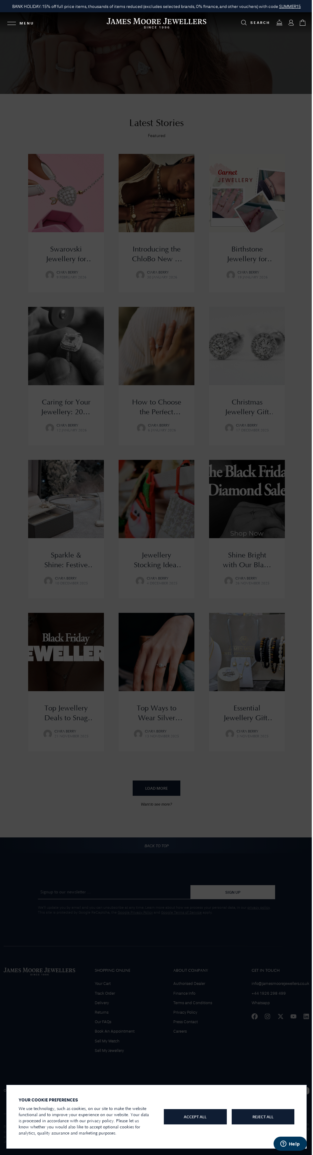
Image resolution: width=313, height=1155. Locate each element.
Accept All (195, 1117)
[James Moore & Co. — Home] (156, 23)
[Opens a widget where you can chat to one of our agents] (290, 1144)
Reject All (263, 1117)
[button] (290, 7)
